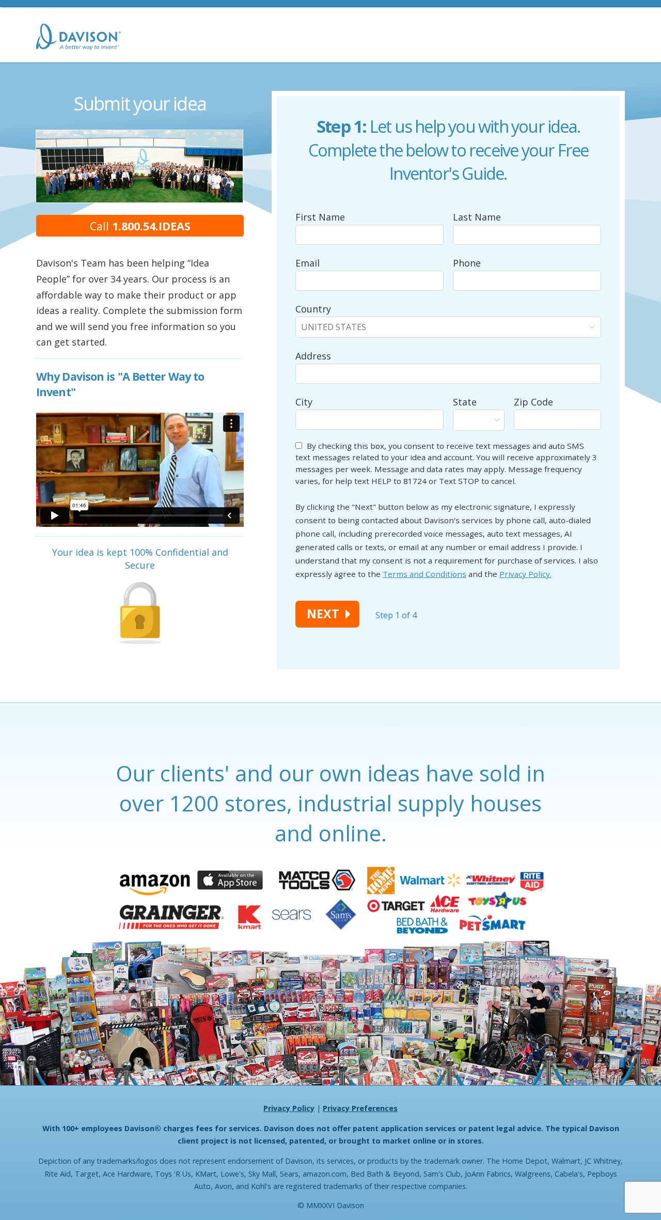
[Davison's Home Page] (78, 38)
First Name (320, 217)
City (303, 402)
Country (313, 309)
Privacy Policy (288, 1108)
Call (140, 225)
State (465, 402)
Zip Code (533, 402)
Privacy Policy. (525, 574)
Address (313, 356)
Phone (467, 263)
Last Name (477, 217)
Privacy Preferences (360, 1108)
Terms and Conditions (424, 574)
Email (307, 263)
